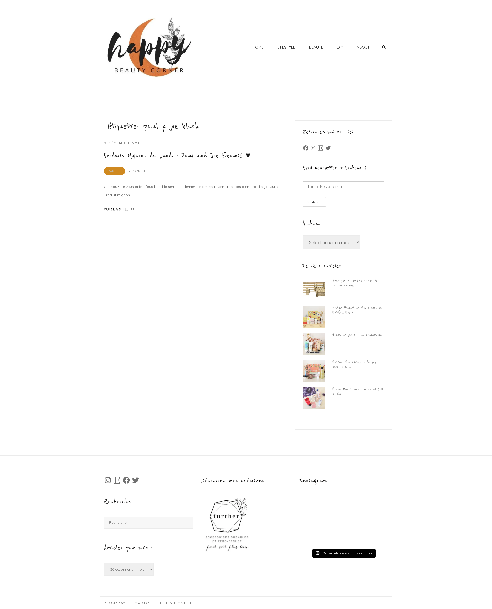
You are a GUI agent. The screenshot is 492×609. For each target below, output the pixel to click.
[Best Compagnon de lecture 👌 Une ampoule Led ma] (365, 534)
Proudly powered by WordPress (130, 603)
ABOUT (363, 47)
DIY (340, 47)
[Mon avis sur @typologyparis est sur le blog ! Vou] (321, 534)
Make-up (114, 171)
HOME (258, 47)
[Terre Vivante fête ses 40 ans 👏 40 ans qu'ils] (365, 509)
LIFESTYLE (286, 47)
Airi (173, 603)
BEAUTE (316, 47)
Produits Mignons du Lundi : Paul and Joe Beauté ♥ (177, 156)
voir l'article (119, 209)
